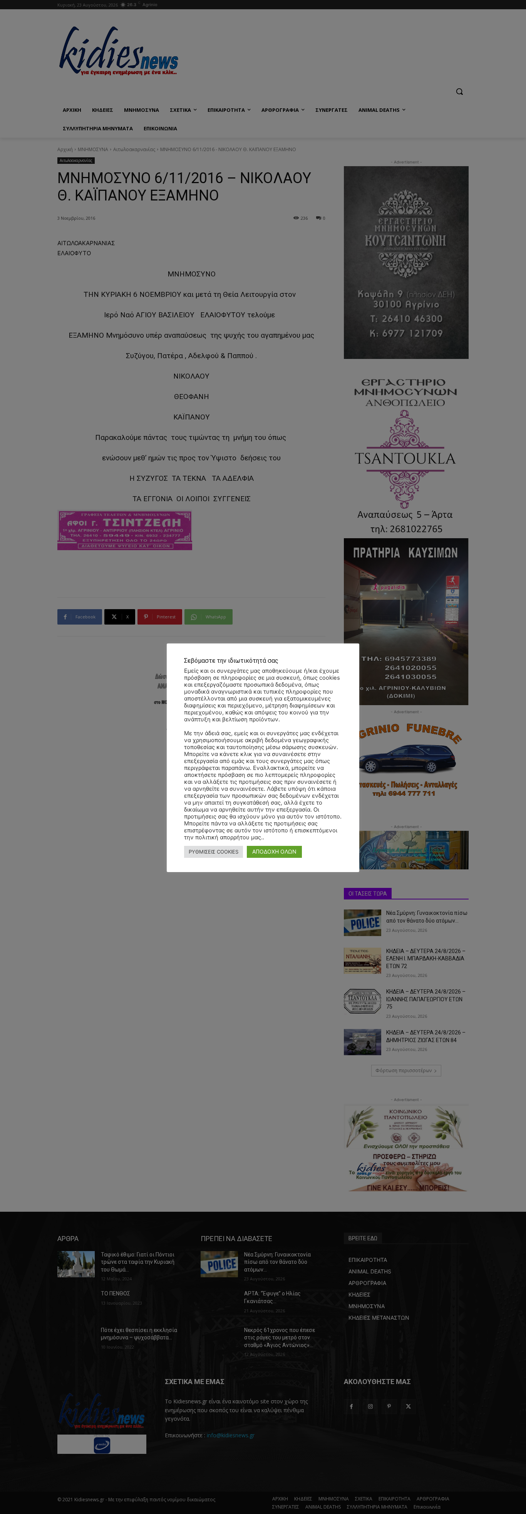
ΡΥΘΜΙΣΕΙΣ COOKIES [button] (213, 852)
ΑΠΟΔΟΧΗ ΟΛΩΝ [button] (274, 851)
